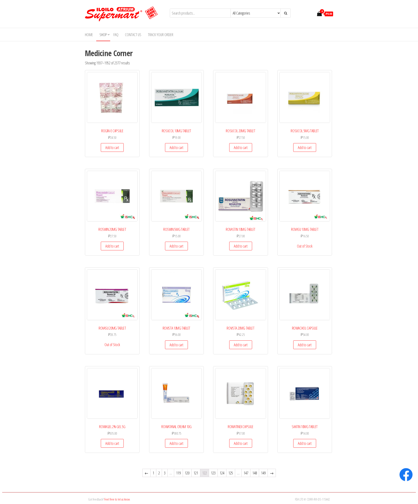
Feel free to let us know (117, 499)
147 (246, 473)
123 (213, 473)
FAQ (115, 34)
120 (187, 473)
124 (222, 473)
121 (196, 473)
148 (254, 473)
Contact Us (133, 34)
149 (263, 473)
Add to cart (112, 147)
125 (230, 473)
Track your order (160, 34)
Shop (103, 34)
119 (178, 473)
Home (89, 34)
